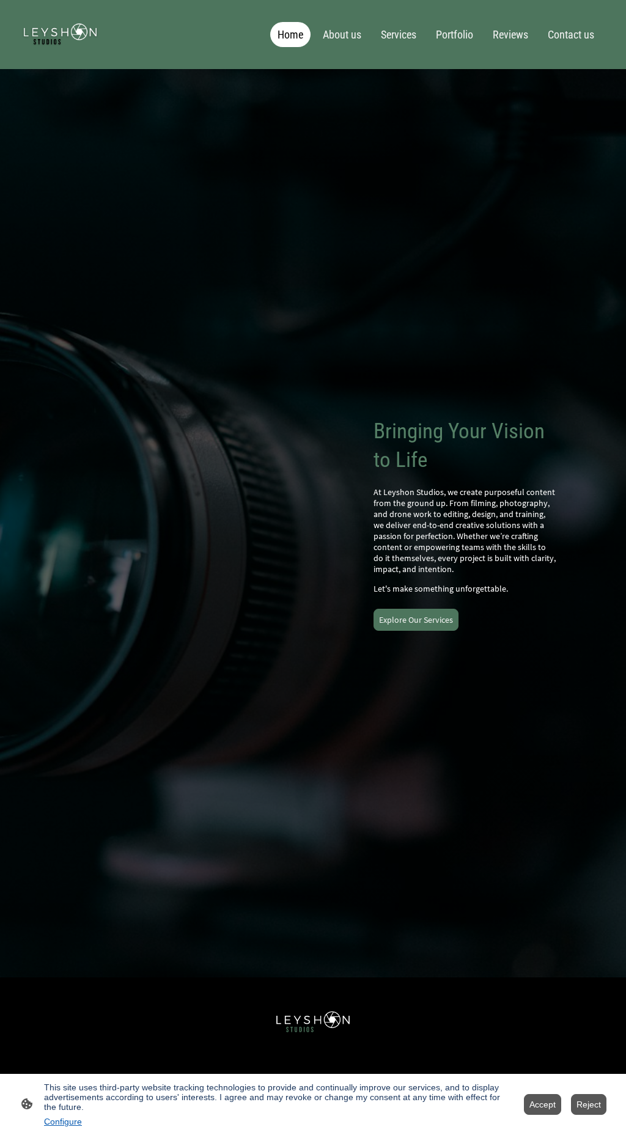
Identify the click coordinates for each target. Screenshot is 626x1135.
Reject (588, 1104)
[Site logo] (60, 34)
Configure (63, 1121)
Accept (542, 1104)
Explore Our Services (416, 619)
